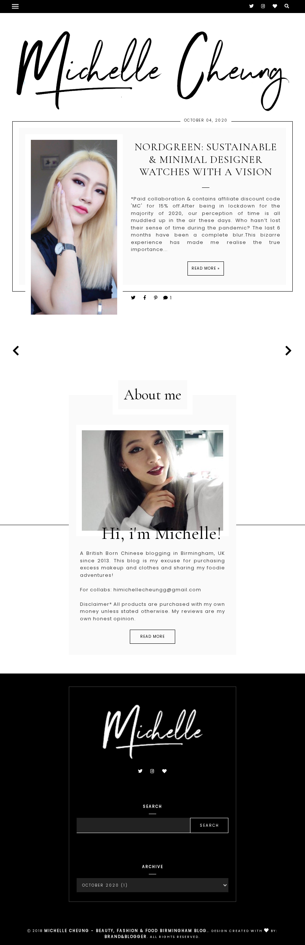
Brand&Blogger (126, 936)
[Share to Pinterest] (156, 298)
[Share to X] (133, 298)
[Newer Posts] (18, 351)
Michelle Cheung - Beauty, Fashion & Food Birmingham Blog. (126, 930)
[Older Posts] (287, 351)
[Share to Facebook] (146, 298)
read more (152, 636)
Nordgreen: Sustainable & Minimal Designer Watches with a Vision (206, 159)
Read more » (206, 268)
